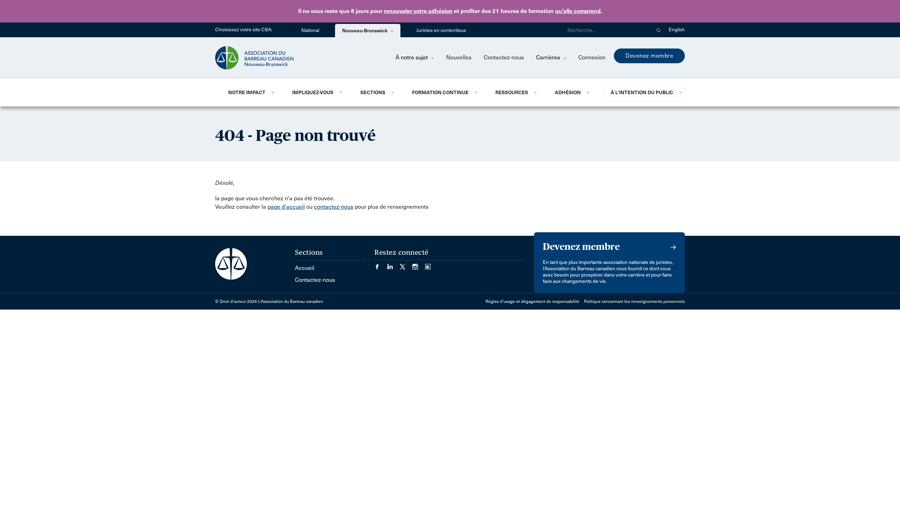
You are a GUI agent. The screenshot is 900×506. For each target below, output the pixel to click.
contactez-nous (333, 206)
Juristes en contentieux (441, 30)
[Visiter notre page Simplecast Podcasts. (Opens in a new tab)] (428, 264)
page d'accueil (286, 206)
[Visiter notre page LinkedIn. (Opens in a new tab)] (393, 264)
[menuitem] (251, 92)
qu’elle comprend (578, 11)
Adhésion (568, 92)
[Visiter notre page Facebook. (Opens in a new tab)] (380, 264)
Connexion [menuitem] (591, 57)
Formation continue (440, 92)
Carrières (548, 57)
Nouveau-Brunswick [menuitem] (365, 30)
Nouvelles (458, 57)
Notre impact (246, 92)
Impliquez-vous (312, 92)
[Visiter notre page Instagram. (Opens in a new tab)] (418, 264)
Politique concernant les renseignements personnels (634, 301)
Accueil (304, 268)
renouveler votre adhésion (418, 11)
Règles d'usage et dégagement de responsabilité (532, 301)
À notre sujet (412, 57)
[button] (658, 29)
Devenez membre (649, 55)
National (310, 30)
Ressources (511, 92)
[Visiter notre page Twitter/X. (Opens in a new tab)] (406, 264)
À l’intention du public (642, 92)
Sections (372, 92)
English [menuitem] (677, 30)
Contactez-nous (504, 57)
